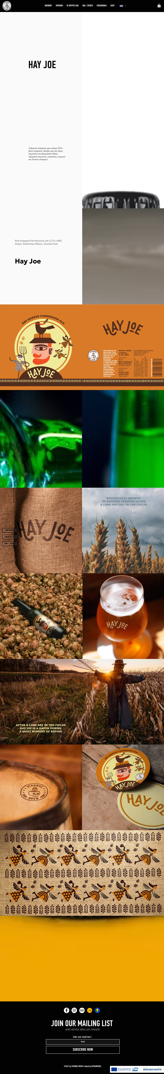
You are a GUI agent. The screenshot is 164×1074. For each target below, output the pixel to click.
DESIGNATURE (96, 1066)
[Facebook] (66, 1010)
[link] (159, 5)
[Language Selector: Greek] (122, 5)
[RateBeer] (97, 1010)
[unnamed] (89, 1010)
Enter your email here (82, 1037)
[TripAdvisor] (82, 1010)
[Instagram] (74, 1010)
